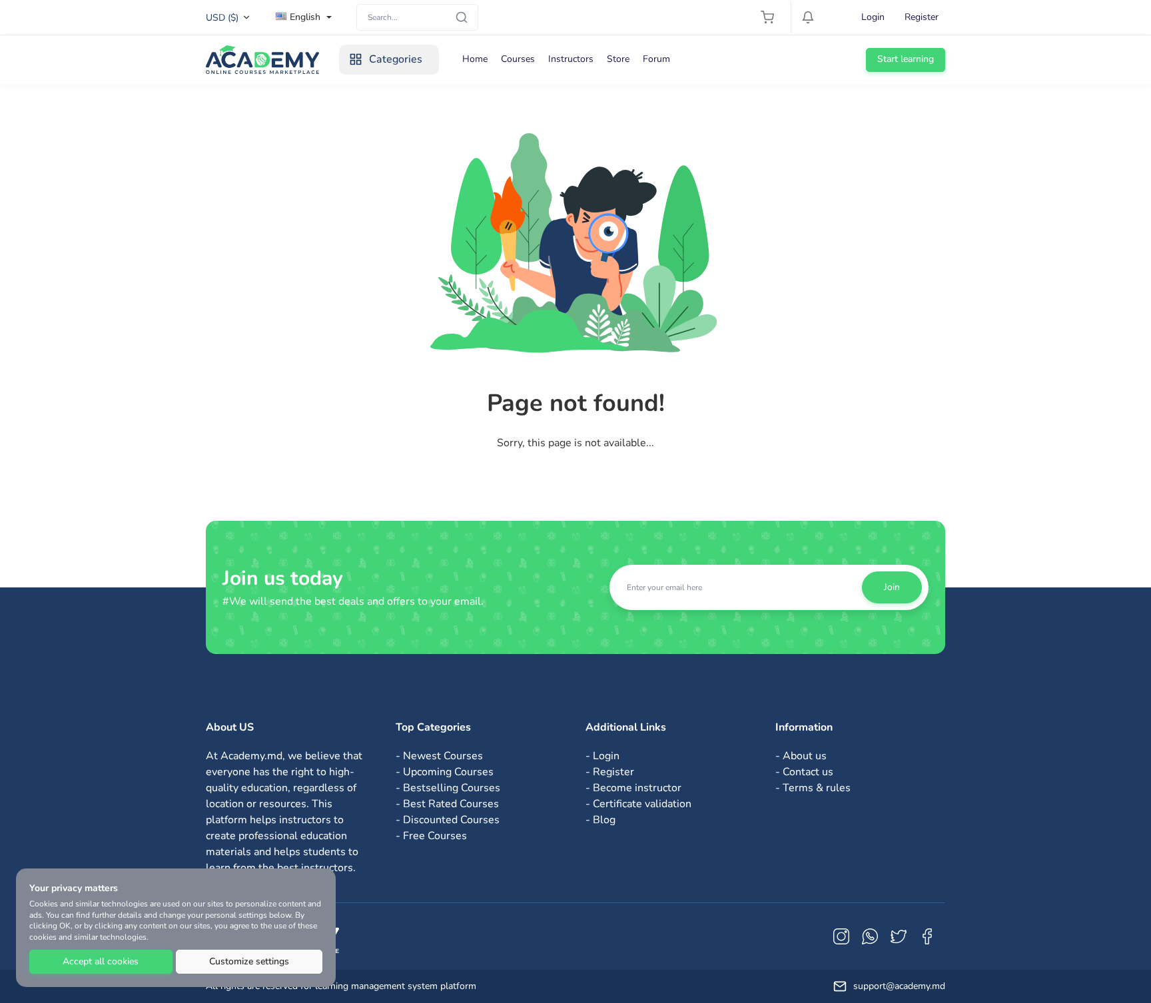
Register (922, 17)
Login (873, 17)
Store (618, 59)
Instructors (570, 59)
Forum (656, 59)
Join (892, 587)
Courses (518, 59)
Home (475, 59)
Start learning (905, 59)
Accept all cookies (101, 961)
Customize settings (249, 961)
